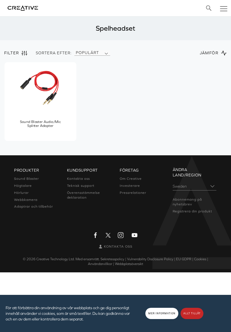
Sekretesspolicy (112, 259)
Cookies (200, 259)
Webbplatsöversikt (129, 264)
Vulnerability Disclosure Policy (150, 259)
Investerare (130, 186)
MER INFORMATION (162, 313)
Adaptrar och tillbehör (33, 206)
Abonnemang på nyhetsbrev (187, 202)
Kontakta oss (78, 179)
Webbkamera (25, 200)
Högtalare (23, 186)
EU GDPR (183, 259)
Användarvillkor (100, 264)
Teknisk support (80, 186)
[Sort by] (106, 52)
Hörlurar (21, 193)
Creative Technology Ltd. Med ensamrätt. (68, 259)
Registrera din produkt (192, 211)
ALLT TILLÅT (192, 313)
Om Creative (131, 179)
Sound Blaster (26, 179)
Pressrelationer (133, 193)
